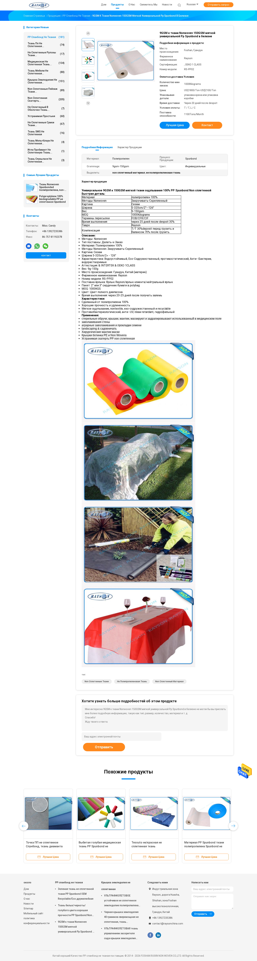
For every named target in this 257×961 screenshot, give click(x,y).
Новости (29, 903)
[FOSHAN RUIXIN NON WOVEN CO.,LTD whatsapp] (37, 246)
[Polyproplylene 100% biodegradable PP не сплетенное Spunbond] (32, 200)
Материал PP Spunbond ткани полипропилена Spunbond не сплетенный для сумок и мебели (206, 846)
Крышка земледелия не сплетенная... (46, 81)
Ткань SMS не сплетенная (46, 133)
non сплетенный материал (169, 681)
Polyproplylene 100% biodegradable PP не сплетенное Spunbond (52, 199)
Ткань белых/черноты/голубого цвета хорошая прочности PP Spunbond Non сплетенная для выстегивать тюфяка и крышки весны (75, 911)
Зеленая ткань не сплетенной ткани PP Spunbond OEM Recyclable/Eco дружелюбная (76, 894)
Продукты (29, 893)
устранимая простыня (46, 116)
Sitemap (28, 908)
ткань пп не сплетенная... (46, 45)
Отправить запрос (218, 4)
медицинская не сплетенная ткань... (46, 63)
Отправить (104, 747)
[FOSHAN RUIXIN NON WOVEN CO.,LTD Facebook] (150, 935)
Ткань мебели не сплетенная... (46, 72)
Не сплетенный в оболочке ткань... (46, 108)
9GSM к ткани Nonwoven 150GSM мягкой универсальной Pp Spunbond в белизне (76, 927)
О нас (27, 898)
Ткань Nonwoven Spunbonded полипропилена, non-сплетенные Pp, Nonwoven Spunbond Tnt (52, 187)
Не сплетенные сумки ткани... (46, 124)
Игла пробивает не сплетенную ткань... (46, 151)
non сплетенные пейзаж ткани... (46, 90)
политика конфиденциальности (36, 921)
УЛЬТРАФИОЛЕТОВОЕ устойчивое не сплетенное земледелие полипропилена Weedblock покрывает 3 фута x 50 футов (121, 901)
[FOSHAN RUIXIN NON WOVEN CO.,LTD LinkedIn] (158, 935)
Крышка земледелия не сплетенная (115, 886)
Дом (26, 889)
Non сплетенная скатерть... (46, 99)
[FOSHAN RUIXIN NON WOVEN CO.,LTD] (39, 5)
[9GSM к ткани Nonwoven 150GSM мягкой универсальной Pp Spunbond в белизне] (125, 61)
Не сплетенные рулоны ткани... (46, 54)
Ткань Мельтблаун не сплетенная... (46, 142)
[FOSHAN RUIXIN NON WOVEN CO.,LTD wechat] (45, 246)
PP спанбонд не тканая (46, 37)
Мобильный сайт (33, 913)
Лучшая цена (175, 125)
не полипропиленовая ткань (132, 681)
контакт (46, 255)
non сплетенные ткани (97, 681)
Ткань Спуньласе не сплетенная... (46, 160)
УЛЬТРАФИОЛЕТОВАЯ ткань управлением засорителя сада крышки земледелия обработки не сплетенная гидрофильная (121, 934)
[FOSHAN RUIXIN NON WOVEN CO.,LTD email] (28, 246)
